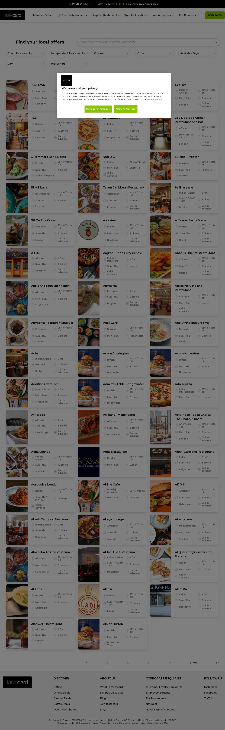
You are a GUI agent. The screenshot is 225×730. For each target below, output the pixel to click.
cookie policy (154, 99)
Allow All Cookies (126, 109)
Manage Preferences (98, 109)
